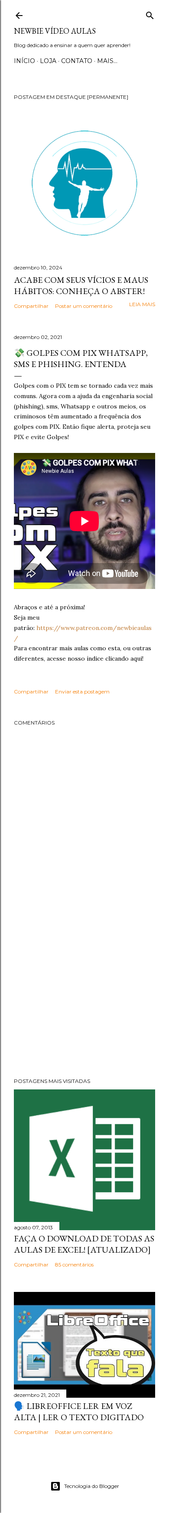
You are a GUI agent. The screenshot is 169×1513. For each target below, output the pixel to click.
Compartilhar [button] (31, 306)
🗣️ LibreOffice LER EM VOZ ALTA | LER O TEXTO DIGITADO (79, 1411)
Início (24, 61)
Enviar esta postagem (82, 691)
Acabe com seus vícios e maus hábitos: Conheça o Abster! (81, 285)
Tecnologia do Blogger (91, 1486)
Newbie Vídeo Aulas (55, 31)
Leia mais (142, 304)
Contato (76, 61)
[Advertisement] (84, 1002)
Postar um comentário (83, 306)
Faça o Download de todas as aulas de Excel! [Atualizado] (84, 1244)
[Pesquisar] (150, 13)
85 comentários (74, 1264)
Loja (48, 61)
